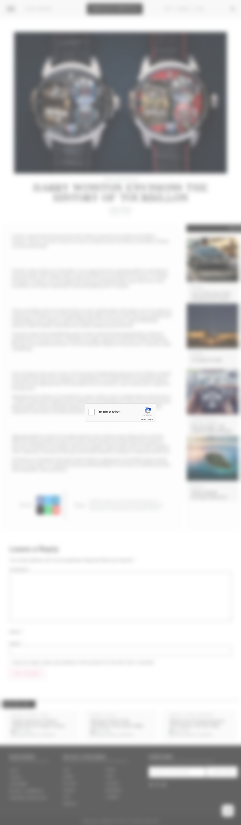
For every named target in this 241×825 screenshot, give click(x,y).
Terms (150, 419)
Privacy (143, 419)
